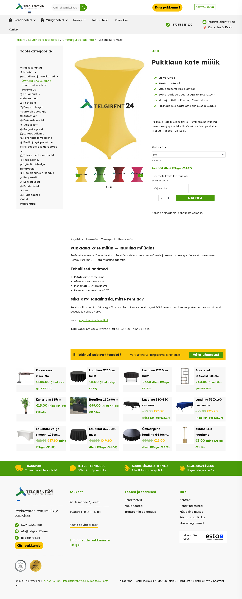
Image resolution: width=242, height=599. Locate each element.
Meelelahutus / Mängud (38, 173)
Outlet (24, 199)
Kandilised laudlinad (34, 85)
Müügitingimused (191, 511)
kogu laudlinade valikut (93, 320)
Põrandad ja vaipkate (37, 137)
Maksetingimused (191, 523)
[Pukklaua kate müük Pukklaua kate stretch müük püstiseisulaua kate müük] (81, 175)
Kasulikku (121, 20)
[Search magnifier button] (83, 7)
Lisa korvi (195, 197)
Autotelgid (30, 116)
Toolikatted (29, 89)
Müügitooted (134, 506)
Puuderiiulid (31, 186)
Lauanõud (30, 94)
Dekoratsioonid (33, 120)
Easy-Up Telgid (166, 581)
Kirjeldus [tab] (77, 239)
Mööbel (28, 72)
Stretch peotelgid (34, 111)
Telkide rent (125, 581)
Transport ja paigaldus (140, 511)
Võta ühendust (206, 354)
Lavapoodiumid (33, 133)
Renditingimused (191, 506)
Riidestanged (29, 98)
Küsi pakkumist (167, 7)
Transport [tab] (108, 239)
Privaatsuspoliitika (192, 517)
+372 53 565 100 (51, 581)
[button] (21, 20)
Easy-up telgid (33, 107)
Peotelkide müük (144, 581)
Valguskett (30, 124)
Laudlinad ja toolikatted (43, 39)
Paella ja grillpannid (36, 142)
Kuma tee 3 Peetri (97, 581)
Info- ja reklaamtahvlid (38, 155)
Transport (79, 20)
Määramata (28, 203)
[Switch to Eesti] (29, 12)
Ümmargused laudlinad (78, 39)
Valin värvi (159, 147)
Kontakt (14, 29)
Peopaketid (30, 177)
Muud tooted (31, 194)
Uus (25, 190)
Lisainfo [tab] (92, 239)
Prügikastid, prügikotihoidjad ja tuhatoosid (32, 164)
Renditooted (133, 500)
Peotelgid (29, 102)
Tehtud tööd (100, 20)
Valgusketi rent (201, 581)
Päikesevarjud (32, 67)
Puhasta (156, 160)
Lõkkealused (31, 181)
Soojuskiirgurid (33, 129)
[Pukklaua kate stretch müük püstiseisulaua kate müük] (100, 175)
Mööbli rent (183, 581)
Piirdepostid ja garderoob (40, 146)
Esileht (20, 39)
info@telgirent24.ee (74, 581)
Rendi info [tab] (125, 239)
